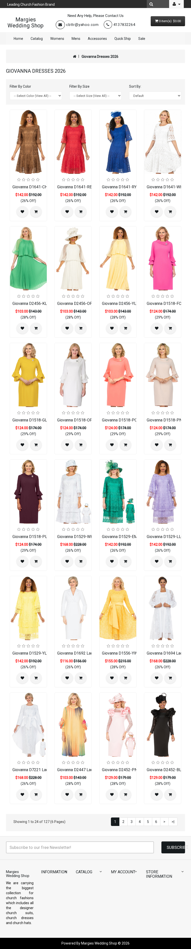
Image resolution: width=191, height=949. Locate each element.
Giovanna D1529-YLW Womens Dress (45, 653)
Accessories (97, 39)
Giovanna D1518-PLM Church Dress (43, 536)
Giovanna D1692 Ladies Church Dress (90, 653)
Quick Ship (122, 39)
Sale (141, 39)
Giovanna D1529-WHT (76, 536)
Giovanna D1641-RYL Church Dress (132, 187)
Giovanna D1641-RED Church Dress (88, 187)
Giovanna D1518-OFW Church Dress (88, 420)
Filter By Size (79, 86)
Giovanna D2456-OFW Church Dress (88, 303)
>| (173, 822)
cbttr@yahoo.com (82, 24)
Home (18, 39)
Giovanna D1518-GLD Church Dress (43, 420)
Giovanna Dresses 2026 (100, 57)
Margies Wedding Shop (25, 22)
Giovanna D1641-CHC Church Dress (43, 187)
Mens (76, 39)
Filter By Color (20, 86)
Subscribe (176, 847)
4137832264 (124, 24)
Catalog (37, 39)
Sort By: (135, 86)
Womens (57, 39)
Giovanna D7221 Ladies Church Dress (45, 769)
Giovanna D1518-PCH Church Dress (133, 420)
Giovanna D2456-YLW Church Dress (133, 303)
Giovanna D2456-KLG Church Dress (43, 303)
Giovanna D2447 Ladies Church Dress (90, 769)
